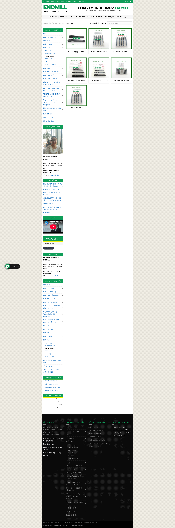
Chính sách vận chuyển (96, 437)
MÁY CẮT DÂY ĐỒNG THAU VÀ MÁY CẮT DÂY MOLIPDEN (53, 185)
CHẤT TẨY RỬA (48, 117)
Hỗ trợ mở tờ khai (95, 434)
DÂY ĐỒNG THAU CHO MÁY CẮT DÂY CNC (51, 89)
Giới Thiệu (63, 17)
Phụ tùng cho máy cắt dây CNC (52, 109)
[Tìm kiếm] (125, 17)
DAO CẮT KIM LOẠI (49, 37)
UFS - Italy (48, 61)
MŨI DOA (46, 68)
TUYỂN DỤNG (48, 204)
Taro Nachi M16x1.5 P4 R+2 (99, 80)
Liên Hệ (119, 17)
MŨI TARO (61, 23)
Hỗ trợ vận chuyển (51, 384)
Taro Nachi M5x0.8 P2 (121, 80)
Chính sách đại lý (51, 381)
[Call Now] (7, 266)
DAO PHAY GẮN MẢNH (51, 72)
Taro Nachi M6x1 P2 (76, 108)
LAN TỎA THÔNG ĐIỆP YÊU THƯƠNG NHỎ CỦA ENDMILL (52, 209)
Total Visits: (47, 407)
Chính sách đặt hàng (96, 430)
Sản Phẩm (73, 17)
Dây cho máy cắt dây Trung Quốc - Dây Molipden (50, 102)
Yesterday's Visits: (49, 401)
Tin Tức (82, 17)
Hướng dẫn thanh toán (53, 387)
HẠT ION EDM (48, 114)
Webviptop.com (78, 525)
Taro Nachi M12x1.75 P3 (121, 51)
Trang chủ (46, 23)
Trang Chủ (53, 17)
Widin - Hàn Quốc (50, 64)
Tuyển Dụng (109, 17)
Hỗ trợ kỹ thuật (94, 446)
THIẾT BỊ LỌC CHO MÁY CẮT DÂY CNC (51, 95)
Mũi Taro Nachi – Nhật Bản (76, 52)
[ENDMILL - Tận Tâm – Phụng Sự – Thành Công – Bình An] (86, 9)
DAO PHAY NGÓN (49, 75)
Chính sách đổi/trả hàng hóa (98, 443)
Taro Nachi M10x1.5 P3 (99, 51)
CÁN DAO (46, 41)
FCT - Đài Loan (49, 51)
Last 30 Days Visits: (49, 404)
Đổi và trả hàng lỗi (51, 390)
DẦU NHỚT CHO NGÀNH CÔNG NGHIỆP (51, 83)
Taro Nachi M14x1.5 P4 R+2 (76, 80)
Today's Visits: (48, 399)
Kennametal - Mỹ (50, 53)
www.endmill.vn (54, 175)
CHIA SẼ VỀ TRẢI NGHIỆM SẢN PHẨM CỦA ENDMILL (52, 199)
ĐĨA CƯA (46, 34)
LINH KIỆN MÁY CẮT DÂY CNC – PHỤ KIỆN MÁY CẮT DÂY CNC (52, 192)
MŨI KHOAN (47, 44)
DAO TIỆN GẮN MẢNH (51, 79)
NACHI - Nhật (49, 56)
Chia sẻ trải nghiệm (94, 17)
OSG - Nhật (48, 59)
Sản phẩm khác (48, 121)
